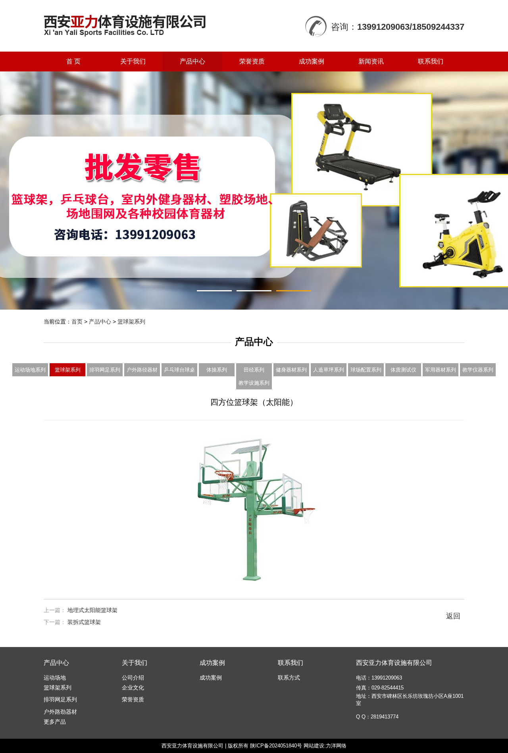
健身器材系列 (291, 370)
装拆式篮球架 (84, 622)
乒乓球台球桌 (179, 370)
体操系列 (216, 370)
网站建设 (314, 746)
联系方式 (289, 677)
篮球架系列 (131, 321)
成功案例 (311, 61)
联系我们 (430, 61)
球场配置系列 (365, 370)
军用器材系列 (440, 370)
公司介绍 (133, 677)
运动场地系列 (30, 370)
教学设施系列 (254, 383)
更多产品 (55, 721)
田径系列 (254, 370)
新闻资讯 (371, 61)
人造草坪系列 (328, 370)
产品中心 (192, 61)
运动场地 (55, 677)
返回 (453, 616)
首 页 (73, 61)
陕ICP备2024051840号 (276, 746)
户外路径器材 (142, 370)
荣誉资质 (252, 61)
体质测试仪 (403, 370)
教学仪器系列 (477, 370)
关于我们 (133, 61)
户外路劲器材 (60, 712)
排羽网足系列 (104, 370)
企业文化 (133, 687)
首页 (77, 321)
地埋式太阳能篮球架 (92, 610)
